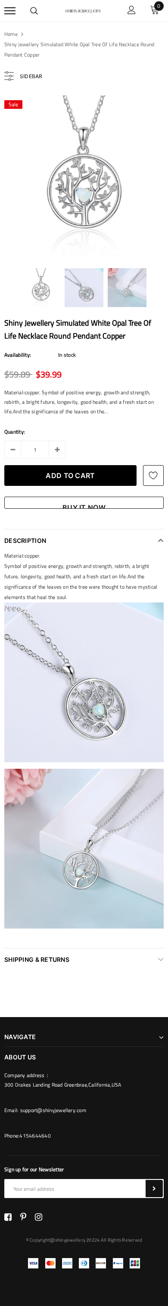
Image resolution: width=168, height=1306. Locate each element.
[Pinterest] (23, 1217)
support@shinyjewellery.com (53, 1110)
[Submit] (154, 1188)
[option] (84, 175)
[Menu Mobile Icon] (10, 11)
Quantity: (14, 432)
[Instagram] (38, 1217)
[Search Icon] (34, 11)
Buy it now (84, 506)
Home (11, 34)
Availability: (17, 355)
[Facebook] (8, 1217)
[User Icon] (132, 11)
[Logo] (82, 10)
